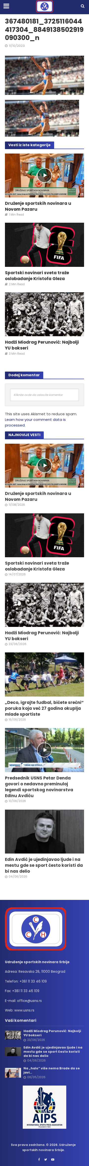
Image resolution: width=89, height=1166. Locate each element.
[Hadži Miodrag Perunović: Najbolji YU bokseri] (44, 314)
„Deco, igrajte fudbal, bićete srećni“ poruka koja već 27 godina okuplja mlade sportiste (44, 708)
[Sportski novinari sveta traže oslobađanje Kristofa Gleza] (44, 244)
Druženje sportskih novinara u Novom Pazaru (38, 206)
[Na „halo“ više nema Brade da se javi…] (13, 1072)
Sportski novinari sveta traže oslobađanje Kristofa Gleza (37, 276)
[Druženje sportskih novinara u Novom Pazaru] (44, 175)
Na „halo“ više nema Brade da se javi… (51, 1070)
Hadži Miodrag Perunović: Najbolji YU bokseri (42, 345)
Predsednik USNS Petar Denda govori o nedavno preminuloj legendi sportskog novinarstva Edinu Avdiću (39, 787)
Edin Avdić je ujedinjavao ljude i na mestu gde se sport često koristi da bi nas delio (44, 865)
